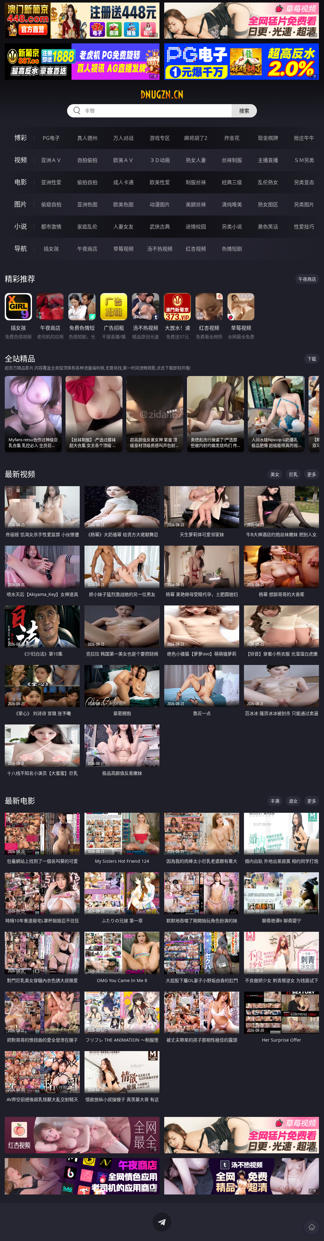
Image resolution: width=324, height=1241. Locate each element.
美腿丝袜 (196, 204)
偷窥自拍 (51, 204)
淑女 (293, 801)
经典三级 (232, 182)
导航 (20, 248)
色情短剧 (232, 248)
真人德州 (87, 138)
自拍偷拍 (87, 160)
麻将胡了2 (195, 138)
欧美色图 (123, 204)
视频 (20, 160)
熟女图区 (268, 204)
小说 (20, 226)
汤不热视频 (159, 248)
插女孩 (51, 248)
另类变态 (304, 182)
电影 (20, 182)
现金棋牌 (268, 138)
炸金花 (232, 138)
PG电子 (51, 138)
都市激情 (51, 226)
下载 (311, 359)
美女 (275, 474)
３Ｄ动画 (160, 160)
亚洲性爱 (51, 182)
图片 (20, 204)
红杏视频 (196, 248)
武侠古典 (160, 226)
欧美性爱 (160, 182)
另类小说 (232, 226)
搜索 (244, 110)
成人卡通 (123, 182)
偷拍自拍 (87, 182)
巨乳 (293, 474)
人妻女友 (123, 226)
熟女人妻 (196, 160)
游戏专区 (160, 138)
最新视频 (20, 474)
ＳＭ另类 (304, 160)
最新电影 (20, 800)
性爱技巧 (304, 226)
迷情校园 (196, 226)
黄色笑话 (268, 226)
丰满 (275, 801)
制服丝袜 (196, 182)
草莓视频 (123, 248)
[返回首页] (311, 1227)
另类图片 (304, 204)
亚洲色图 (87, 204)
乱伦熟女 (268, 182)
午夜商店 (87, 248)
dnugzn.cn (162, 94)
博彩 (20, 138)
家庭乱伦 (87, 226)
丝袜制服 (232, 160)
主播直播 (268, 160)
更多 (311, 474)
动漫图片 (160, 204)
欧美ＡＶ (123, 160)
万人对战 (123, 138)
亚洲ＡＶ (51, 160)
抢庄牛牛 (304, 138)
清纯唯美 (232, 204)
